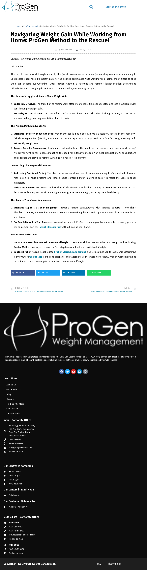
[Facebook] (61, 371)
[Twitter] (67, 371)
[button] (70, 7)
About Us (11, 384)
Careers (10, 399)
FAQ (99, 563)
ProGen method (30, 26)
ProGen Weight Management (39, 564)
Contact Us (12, 408)
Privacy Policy (114, 563)
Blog (8, 394)
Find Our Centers (15, 404)
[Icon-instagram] (85, 371)
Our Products (13, 389)
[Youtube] (73, 371)
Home (18, 26)
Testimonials (13, 413)
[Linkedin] (79, 371)
